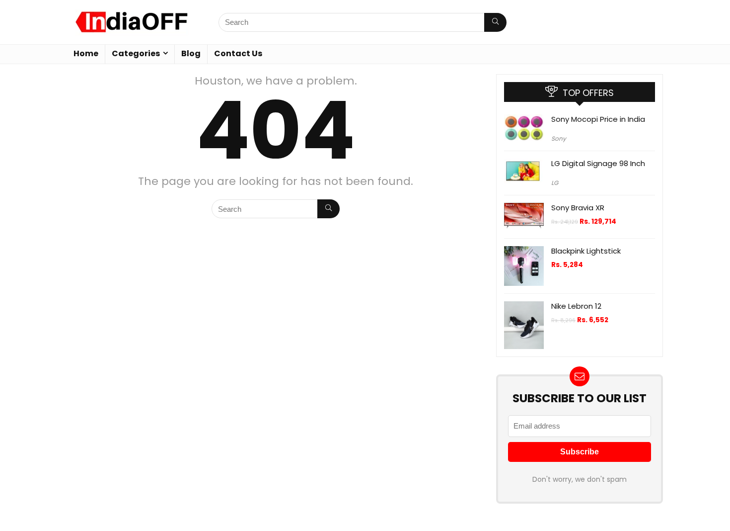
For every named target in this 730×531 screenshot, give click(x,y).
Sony (558, 138)
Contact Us (238, 53)
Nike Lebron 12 (576, 306)
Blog (191, 53)
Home (85, 53)
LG (554, 182)
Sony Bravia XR (577, 207)
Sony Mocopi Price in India (598, 119)
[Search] (495, 22)
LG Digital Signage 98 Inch (598, 163)
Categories (136, 53)
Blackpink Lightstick (586, 251)
